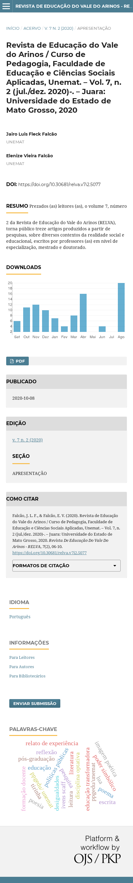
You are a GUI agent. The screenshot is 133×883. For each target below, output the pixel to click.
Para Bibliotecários (27, 676)
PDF (20, 361)
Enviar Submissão (34, 703)
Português (19, 617)
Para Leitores (22, 657)
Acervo (32, 28)
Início (12, 28)
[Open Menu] (6, 6)
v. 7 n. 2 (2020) (59, 28)
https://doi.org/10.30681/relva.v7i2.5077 (59, 184)
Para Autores (21, 666)
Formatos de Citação (41, 565)
